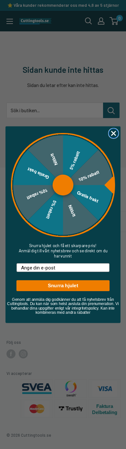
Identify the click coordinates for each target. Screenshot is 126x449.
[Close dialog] (114, 133)
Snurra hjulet (63, 285)
